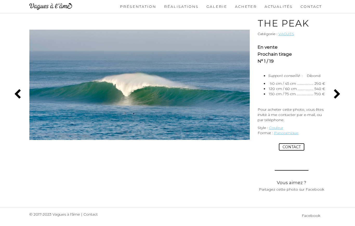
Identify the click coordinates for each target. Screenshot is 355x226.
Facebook (311, 215)
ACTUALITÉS (279, 6)
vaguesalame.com (50, 6)
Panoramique (286, 133)
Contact (311, 6)
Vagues (286, 33)
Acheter (246, 6)
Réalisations (181, 6)
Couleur (276, 127)
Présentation (138, 6)
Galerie (216, 6)
